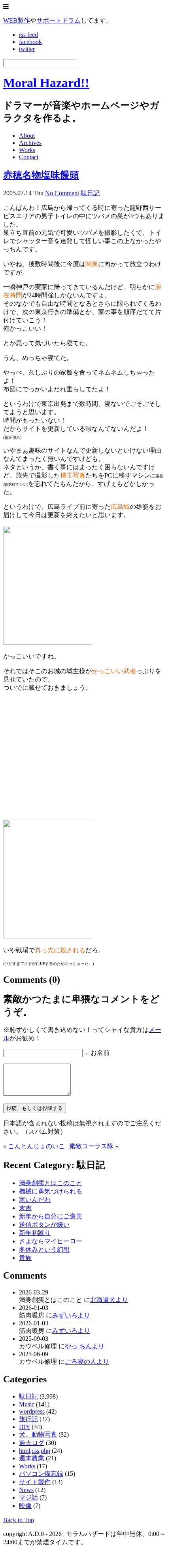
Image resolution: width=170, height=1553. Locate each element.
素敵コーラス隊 (91, 1146)
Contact (28, 157)
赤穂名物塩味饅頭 (41, 175)
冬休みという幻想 (44, 1249)
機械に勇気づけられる (50, 1191)
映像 (25, 1505)
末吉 (25, 1208)
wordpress (32, 1411)
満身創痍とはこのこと (50, 1183)
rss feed (28, 34)
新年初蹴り (35, 1232)
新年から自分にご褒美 (50, 1216)
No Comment (62, 193)
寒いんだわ (35, 1199)
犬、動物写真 (38, 1434)
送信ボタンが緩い (44, 1224)
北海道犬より (109, 1299)
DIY (24, 1427)
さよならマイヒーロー (50, 1241)
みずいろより (71, 1315)
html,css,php (34, 1450)
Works (27, 150)
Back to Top (18, 1520)
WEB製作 (16, 20)
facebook (30, 41)
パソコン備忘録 (41, 1473)
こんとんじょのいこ (36, 1146)
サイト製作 (35, 1482)
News (26, 1489)
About (27, 135)
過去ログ (31, 1442)
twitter (27, 49)
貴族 (25, 1257)
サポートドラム (58, 20)
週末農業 (31, 1458)
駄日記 (90, 193)
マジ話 (28, 1497)
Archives (30, 142)
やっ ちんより (84, 1346)
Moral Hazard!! (46, 83)
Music (26, 1404)
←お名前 (97, 1052)
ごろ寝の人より (87, 1361)
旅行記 (28, 1419)
